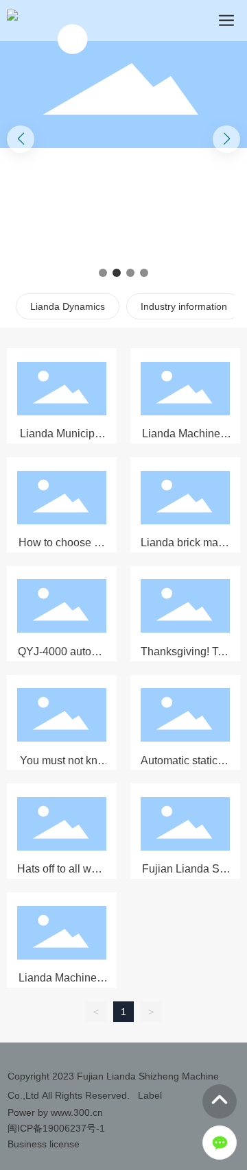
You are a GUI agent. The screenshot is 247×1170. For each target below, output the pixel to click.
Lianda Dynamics (67, 306)
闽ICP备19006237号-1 (56, 1128)
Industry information (184, 306)
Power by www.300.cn (55, 1112)
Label (150, 1095)
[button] (103, 273)
